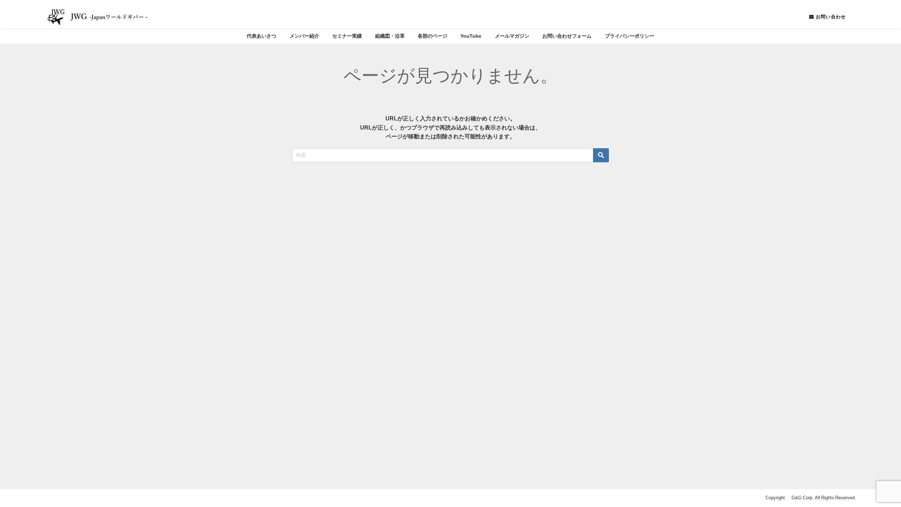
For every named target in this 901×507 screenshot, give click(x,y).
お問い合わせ (830, 16)
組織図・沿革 (390, 35)
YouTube (470, 35)
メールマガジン (512, 35)
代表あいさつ (261, 35)
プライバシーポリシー (629, 35)
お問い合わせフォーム (567, 35)
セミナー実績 (347, 35)
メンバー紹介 (304, 35)
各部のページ (432, 35)
